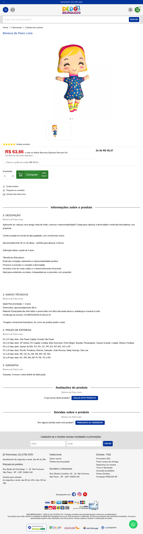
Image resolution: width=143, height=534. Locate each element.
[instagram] (79, 494)
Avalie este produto (84, 398)
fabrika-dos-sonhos (34, 27)
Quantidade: (8, 171)
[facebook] (74, 494)
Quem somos (55, 459)
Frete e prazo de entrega (107, 462)
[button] (4, 2)
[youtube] (85, 494)
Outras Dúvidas (103, 474)
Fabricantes (16, 27)
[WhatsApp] (133, 524)
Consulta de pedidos (105, 471)
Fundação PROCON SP (106, 477)
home (5, 27)
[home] (71, 10)
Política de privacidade (60, 462)
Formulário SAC (103, 459)
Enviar (107, 444)
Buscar (134, 19)
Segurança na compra (106, 465)
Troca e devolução (104, 468)
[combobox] (71, 19)
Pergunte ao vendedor (90, 423)
